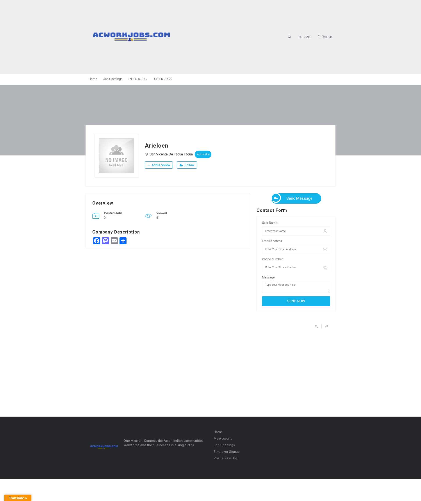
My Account (223, 438)
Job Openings (112, 79)
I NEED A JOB (137, 79)
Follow (189, 165)
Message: (268, 277)
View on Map (203, 154)
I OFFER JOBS (162, 79)
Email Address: (272, 241)
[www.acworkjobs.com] (131, 37)
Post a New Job (226, 458)
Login (307, 36)
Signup (327, 36)
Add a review (160, 165)
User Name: (270, 223)
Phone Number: (273, 259)
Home (93, 79)
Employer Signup (227, 451)
